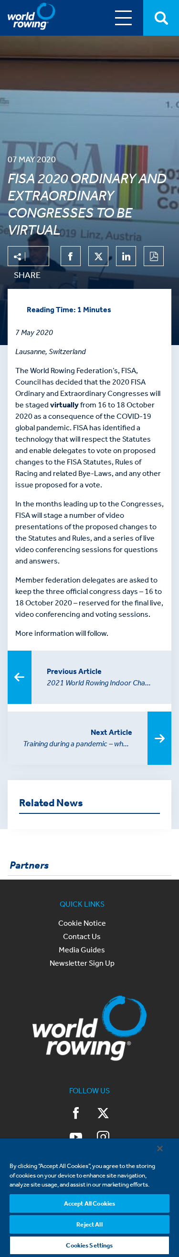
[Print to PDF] (154, 256)
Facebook (76, 1114)
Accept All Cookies (89, 1203)
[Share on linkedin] (126, 256)
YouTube (76, 1138)
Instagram (103, 1138)
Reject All (89, 1224)
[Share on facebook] (71, 256)
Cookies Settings (89, 1245)
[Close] (160, 1148)
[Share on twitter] (98, 256)
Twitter (103, 1114)
